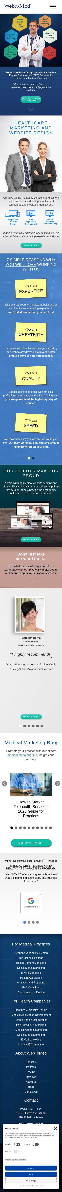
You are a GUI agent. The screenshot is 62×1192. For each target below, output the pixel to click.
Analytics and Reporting (31, 982)
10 (50, 828)
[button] (31, 109)
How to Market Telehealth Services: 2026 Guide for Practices (31, 809)
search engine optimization (28, 573)
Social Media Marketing (31, 967)
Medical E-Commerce (31, 1044)
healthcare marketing (26, 308)
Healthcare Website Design (31, 1010)
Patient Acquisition (31, 977)
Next (57, 783)
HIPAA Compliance (31, 987)
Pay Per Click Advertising (31, 1024)
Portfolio (31, 1067)
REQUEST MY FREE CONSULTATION (31, 99)
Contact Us (31, 1091)
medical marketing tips (22, 755)
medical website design (44, 304)
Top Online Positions (31, 958)
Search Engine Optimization (31, 1020)
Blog (31, 1086)
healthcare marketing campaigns (40, 486)
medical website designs (37, 483)
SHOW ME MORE (31, 245)
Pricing (31, 1072)
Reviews (31, 1077)
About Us (31, 1062)
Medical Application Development (31, 1015)
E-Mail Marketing (31, 972)
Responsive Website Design (31, 953)
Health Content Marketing (31, 962)
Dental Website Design (31, 992)
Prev (4, 783)
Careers (31, 1081)
